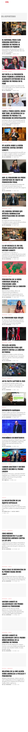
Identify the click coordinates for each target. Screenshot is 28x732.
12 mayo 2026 (15, 360)
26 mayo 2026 (15, 324)
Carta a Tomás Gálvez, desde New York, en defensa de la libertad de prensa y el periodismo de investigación (14, 114)
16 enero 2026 (12, 480)
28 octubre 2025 (16, 549)
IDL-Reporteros (7, 53)
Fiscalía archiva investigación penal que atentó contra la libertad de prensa (13, 348)
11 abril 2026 (15, 389)
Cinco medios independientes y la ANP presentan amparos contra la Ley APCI (13, 537)
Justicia (4, 407)
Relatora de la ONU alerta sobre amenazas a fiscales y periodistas (14, 673)
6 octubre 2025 (15, 684)
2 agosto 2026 (15, 53)
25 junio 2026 (15, 258)
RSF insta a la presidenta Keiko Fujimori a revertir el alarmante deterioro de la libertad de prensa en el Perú (13, 79)
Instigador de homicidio (12, 705)
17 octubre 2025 (16, 614)
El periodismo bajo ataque (12, 317)
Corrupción (4, 729)
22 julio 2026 (15, 124)
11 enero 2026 (5, 513)
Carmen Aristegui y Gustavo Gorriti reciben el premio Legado (13, 469)
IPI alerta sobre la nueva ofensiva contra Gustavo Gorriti (12, 147)
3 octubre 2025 (15, 712)
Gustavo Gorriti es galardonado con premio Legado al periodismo (12, 604)
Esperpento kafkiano (11, 410)
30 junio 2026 (15, 157)
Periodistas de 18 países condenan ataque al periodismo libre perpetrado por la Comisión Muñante (14, 284)
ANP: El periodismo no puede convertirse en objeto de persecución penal (13, 179)
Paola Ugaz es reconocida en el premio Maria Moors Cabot (14, 571)
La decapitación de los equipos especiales (11, 501)
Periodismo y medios (7, 71)
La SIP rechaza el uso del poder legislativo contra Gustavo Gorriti (12, 248)
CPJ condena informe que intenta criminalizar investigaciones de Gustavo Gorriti (13, 214)
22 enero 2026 (15, 417)
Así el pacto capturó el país (13, 381)
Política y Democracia (7, 378)
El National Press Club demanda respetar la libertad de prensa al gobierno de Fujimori (11, 43)
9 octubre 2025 (15, 650)
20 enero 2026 (15, 446)
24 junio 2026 (15, 297)
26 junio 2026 (15, 190)
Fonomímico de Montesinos (13, 438)
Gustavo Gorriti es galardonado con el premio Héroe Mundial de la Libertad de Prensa (13, 638)
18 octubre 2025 (16, 581)
